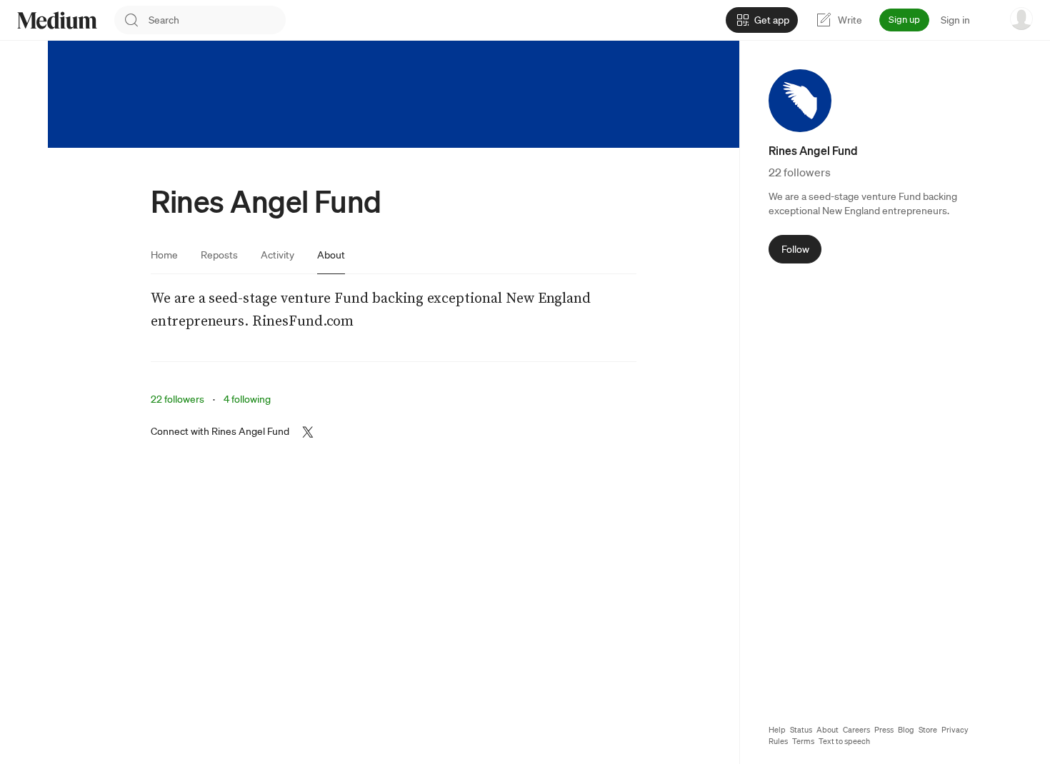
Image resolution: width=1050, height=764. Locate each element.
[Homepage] (57, 20)
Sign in (955, 20)
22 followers (177, 399)
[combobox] (217, 20)
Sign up (904, 20)
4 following (247, 399)
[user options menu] (1021, 18)
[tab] (164, 255)
